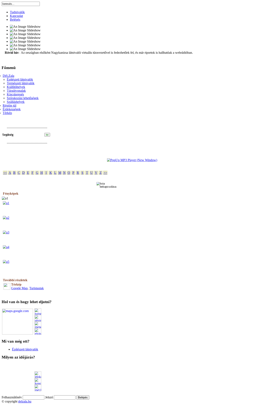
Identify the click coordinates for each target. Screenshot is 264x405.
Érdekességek (12, 109)
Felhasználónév (12, 397)
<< (5, 172)
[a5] (6, 261)
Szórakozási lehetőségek (23, 98)
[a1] (6, 203)
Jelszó (49, 397)
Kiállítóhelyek (16, 87)
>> (105, 172)
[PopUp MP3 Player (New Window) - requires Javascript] (132, 160)
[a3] (6, 232)
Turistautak (36, 288)
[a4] (6, 247)
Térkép (7, 113)
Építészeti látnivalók (20, 79)
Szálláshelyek (16, 102)
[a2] (6, 217)
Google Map (19, 288)
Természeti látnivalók (20, 83)
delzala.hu (24, 401)
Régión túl (9, 105)
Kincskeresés (15, 94)
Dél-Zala (8, 75)
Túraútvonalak (16, 90)
